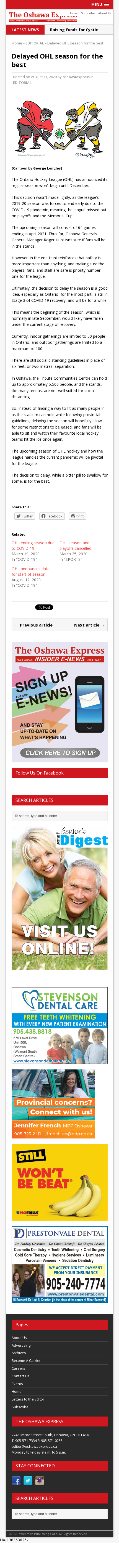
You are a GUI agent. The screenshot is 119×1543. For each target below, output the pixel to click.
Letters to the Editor (28, 1399)
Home (73, 13)
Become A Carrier (26, 1360)
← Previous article (34, 625)
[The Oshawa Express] (59, 17)
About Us (104, 13)
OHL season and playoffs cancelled (75, 545)
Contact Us (21, 1375)
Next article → (89, 625)
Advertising (21, 1345)
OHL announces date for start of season (31, 571)
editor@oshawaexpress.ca (34, 1446)
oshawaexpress (76, 76)
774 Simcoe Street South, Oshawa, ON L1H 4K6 (50, 1434)
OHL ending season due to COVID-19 (33, 545)
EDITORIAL (22, 82)
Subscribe (88, 13)
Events (17, 1383)
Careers (18, 1368)
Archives (19, 1352)
